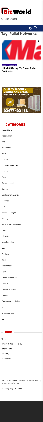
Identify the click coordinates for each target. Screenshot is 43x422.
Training (5, 295)
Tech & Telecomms (9, 277)
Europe (5, 189)
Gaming (5, 218)
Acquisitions (7, 130)
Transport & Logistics (9, 65)
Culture (5, 171)
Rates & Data (6, 349)
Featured (5, 201)
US (3, 319)
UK (3, 307)
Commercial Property (11, 165)
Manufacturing (8, 242)
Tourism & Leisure (9, 289)
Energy (4, 177)
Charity (5, 159)
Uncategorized (8, 313)
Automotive (6, 148)
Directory (5, 354)
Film (3, 207)
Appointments (7, 136)
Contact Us (6, 358)
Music (4, 248)
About (3, 339)
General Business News (11, 224)
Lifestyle (5, 236)
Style (4, 272)
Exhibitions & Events (10, 195)
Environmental (8, 183)
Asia (3, 142)
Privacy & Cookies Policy (11, 344)
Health (4, 230)
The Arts (5, 283)
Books (4, 153)
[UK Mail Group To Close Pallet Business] (21, 50)
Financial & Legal (9, 212)
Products (5, 254)
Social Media (7, 266)
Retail (4, 260)
